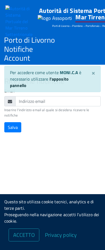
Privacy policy (61, 235)
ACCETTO (24, 235)
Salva (13, 127)
